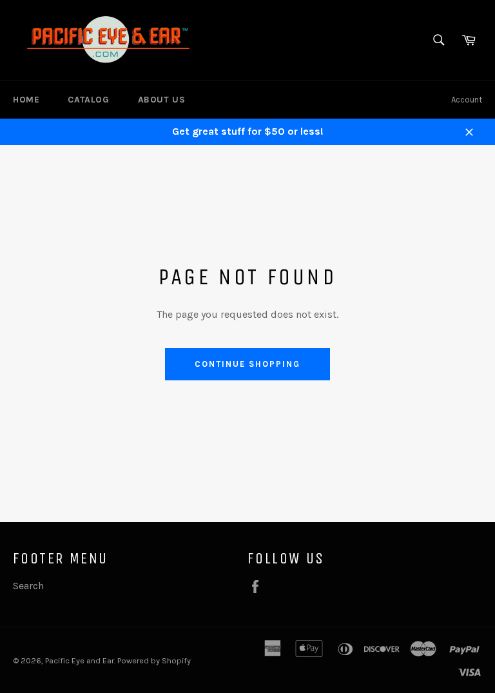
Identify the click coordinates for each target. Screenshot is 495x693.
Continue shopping (247, 364)
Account (466, 99)
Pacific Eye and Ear (79, 660)
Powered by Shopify (154, 660)
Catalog (88, 99)
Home (26, 99)
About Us (162, 99)
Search (28, 586)
